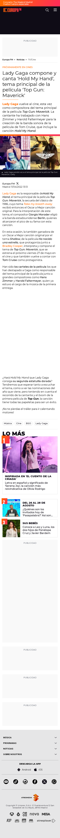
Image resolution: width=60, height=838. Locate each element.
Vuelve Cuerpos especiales (16, 4)
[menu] (55, 9)
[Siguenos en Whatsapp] (54, 783)
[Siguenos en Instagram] (25, 783)
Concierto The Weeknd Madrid (17, 2)
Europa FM (7, 59)
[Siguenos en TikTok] (15, 783)
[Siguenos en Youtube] (6, 783)
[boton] (43, 737)
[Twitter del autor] (17, 183)
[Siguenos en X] (44, 783)
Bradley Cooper (12, 246)
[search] (47, 10)
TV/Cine (32, 59)
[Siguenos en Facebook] (34, 783)
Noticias (21, 59)
